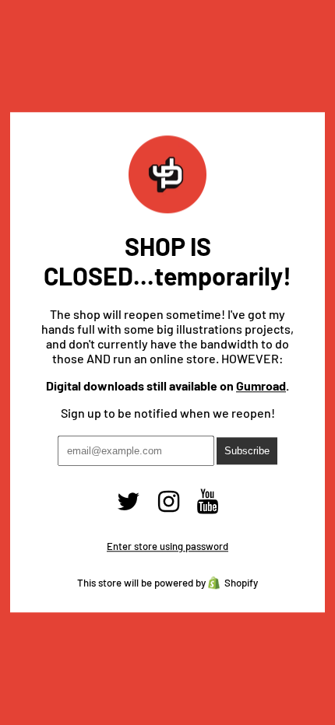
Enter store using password (167, 547)
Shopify (241, 583)
